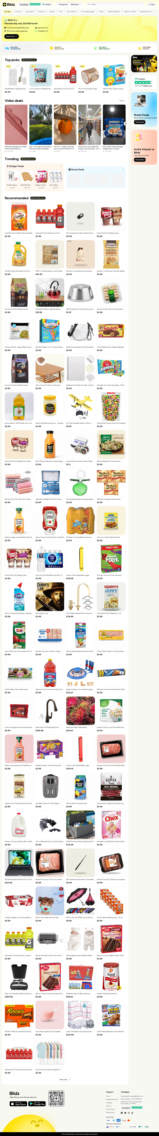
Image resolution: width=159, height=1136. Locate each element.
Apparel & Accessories (148, 12)
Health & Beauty (114, 12)
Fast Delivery (72, 12)
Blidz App (74, 4)
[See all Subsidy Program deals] (123, 170)
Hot (60, 12)
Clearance (41, 12)
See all (121, 101)
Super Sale (29, 12)
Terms (108, 1096)
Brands (52, 12)
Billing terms (110, 1112)
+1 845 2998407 (136, 1099)
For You (8, 12)
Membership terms (112, 1099)
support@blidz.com (136, 1096)
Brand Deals (77, 169)
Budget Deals (16, 166)
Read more (10, 36)
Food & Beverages (88, 12)
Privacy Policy (110, 1109)
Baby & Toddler (130, 12)
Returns (108, 1106)
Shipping (109, 1102)
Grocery (18, 12)
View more (63, 1080)
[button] (16, 78)
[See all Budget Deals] (61, 166)
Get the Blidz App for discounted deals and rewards (79, 1134)
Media (101, 12)
